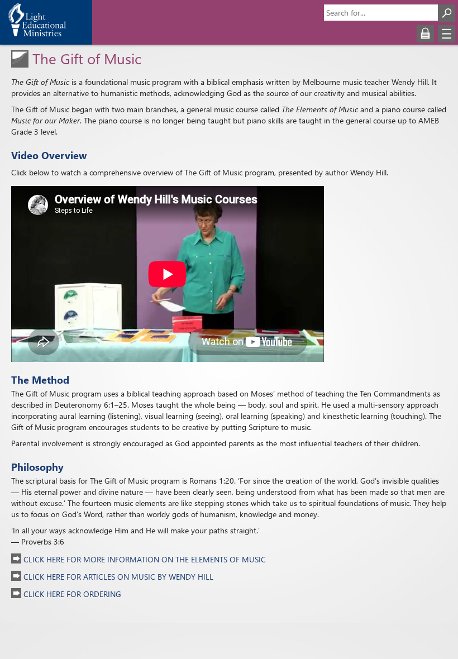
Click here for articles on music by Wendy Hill (117, 576)
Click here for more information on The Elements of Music (143, 559)
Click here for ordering (71, 594)
